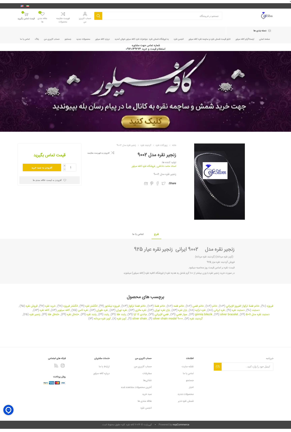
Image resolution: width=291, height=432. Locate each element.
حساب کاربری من (85, 20)
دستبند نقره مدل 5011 (258, 315)
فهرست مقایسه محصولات (63, 20)
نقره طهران (102, 310)
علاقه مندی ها (145, 401)
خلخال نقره (73, 315)
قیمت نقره (229, 268)
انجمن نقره (179, 39)
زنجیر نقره (225, 250)
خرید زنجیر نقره (217, 273)
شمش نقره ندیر (186, 401)
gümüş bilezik (203, 315)
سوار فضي (181, 315)
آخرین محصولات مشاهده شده (136, 387)
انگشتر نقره (91, 306)
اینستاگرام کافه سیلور (245, 39)
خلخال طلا (53, 315)
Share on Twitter (163, 183)
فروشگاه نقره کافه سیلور (143, 166)
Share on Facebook (157, 183)
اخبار (191, 387)
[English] (22, 6)
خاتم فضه (178, 306)
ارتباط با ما (104, 367)
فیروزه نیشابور (112, 306)
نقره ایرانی (219, 310)
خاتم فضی (198, 306)
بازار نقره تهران (162, 310)
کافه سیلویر (63, 310)
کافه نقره (44, 310)
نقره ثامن (83, 310)
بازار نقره (182, 310)
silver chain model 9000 (168, 319)
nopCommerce (181, 425)
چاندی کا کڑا (140, 315)
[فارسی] (27, 6)
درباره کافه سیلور (102, 39)
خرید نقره (50, 306)
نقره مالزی (140, 310)
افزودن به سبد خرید (41, 167)
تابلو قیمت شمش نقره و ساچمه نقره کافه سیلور (210, 39)
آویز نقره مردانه (102, 319)
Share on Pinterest (152, 183)
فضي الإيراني (162, 315)
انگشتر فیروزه (70, 306)
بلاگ (37, 39)
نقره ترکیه (200, 310)
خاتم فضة (159, 306)
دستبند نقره (238, 310)
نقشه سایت (188, 367)
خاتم (214, 306)
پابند (106, 315)
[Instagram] (62, 365)
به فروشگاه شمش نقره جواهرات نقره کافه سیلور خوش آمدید (142, 39)
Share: (172, 183)
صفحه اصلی (264, 39)
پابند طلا (121, 315)
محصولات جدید (83, 39)
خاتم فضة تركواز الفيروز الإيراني (242, 306)
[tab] (156, 234)
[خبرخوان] (56, 365)
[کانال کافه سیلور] (145, 91)
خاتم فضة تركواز (137, 306)
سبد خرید (147, 394)
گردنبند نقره (196, 319)
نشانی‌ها (147, 380)
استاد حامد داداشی (166, 166)
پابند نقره (91, 315)
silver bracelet (229, 315)
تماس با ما (25, 39)
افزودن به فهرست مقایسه (98, 153)
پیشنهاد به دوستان (146, 183)
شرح (156, 234)
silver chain (139, 319)
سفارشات (147, 373)
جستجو (98, 16)
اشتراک (218, 367)
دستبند (256, 310)
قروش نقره (31, 306)
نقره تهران (121, 310)
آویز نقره (121, 319)
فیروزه (270, 306)
